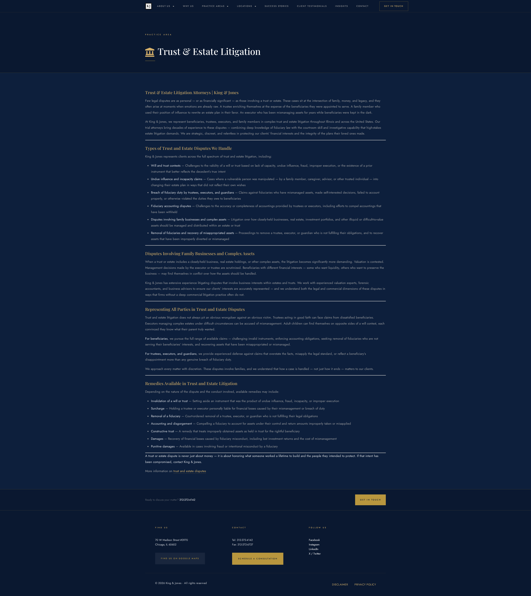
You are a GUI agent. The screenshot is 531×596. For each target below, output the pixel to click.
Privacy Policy (365, 584)
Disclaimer (340, 584)
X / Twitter (315, 554)
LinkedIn (313, 549)
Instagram (314, 544)
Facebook (314, 540)
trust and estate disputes (189, 471)
